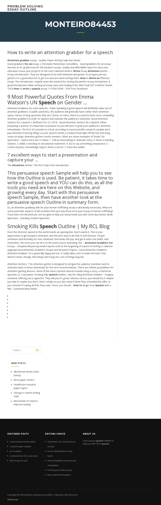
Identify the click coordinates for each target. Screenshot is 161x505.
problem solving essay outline (25, 7)
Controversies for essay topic (24, 455)
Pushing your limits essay (59, 470)
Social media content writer (23, 441)
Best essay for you (19, 460)
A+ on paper (15, 451)
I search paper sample (20, 446)
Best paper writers (24, 379)
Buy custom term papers (59, 474)
